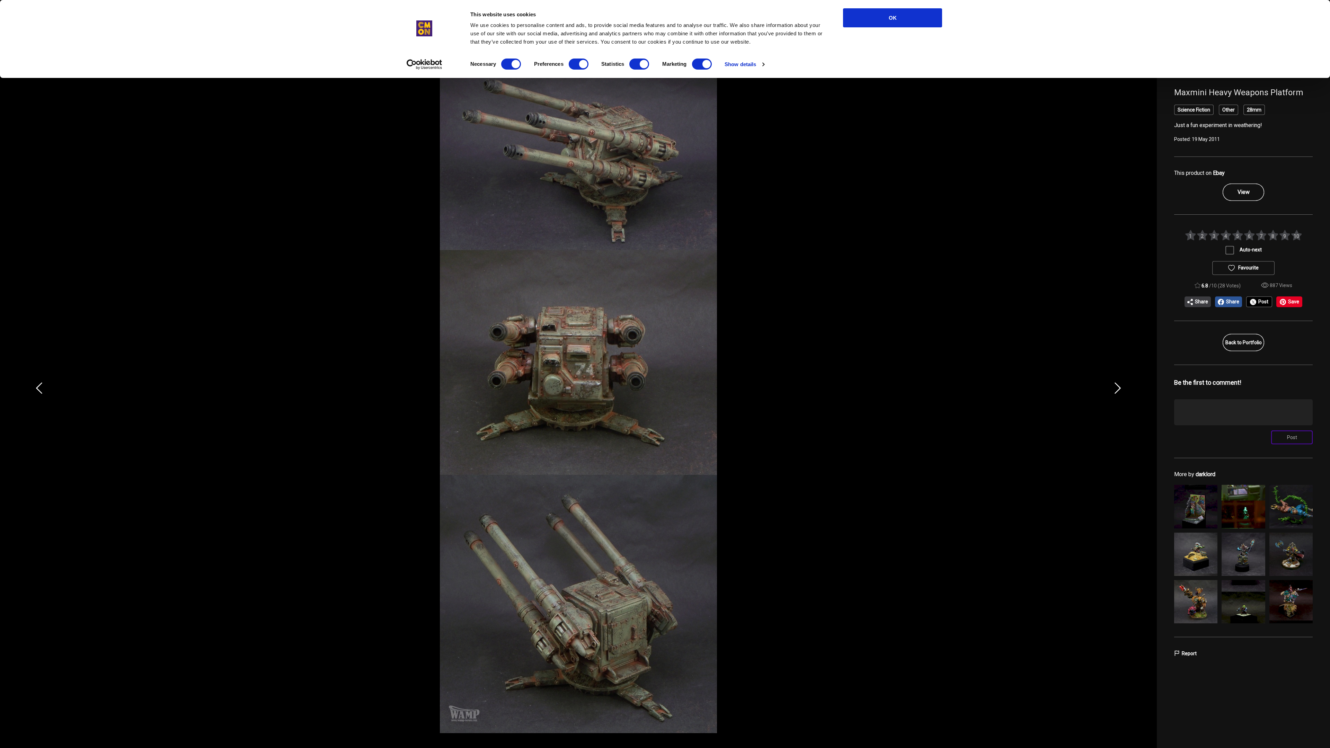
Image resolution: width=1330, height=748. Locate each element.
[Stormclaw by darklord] (1195, 601)
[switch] (578, 64)
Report (1189, 653)
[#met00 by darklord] (1195, 506)
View (1244, 192)
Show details (740, 64)
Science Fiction (1194, 110)
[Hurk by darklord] (1243, 601)
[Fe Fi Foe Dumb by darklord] (1291, 506)
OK (893, 18)
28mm (1254, 110)
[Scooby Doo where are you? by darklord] (1243, 506)
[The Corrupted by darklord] (1291, 601)
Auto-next (1251, 249)
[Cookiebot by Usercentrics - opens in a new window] (424, 64)
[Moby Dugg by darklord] (1195, 554)
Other (1228, 110)
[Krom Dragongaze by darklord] (1291, 554)
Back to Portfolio (1243, 342)
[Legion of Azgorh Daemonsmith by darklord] (1243, 554)
